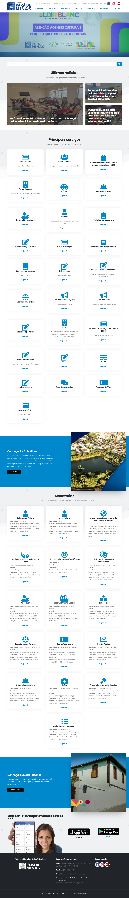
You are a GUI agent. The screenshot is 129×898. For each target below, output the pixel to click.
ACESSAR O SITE (15, 790)
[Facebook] (109, 4)
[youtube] (107, 864)
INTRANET (76, 3)
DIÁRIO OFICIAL (65, 8)
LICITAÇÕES (104, 8)
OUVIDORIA (116, 8)
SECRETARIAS (91, 8)
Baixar (108, 836)
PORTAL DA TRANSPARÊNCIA (43, 3)
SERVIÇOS (78, 8)
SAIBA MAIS (14, 471)
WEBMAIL (84, 3)
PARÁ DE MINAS (39, 8)
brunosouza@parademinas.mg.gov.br (69, 883)
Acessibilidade (94, 3)
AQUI (99, 335)
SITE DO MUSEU (67, 3)
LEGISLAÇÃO (57, 3)
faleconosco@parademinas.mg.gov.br (74, 874)
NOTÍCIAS (52, 8)
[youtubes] (119, 4)
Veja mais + (25, 170)
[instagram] (114, 4)
